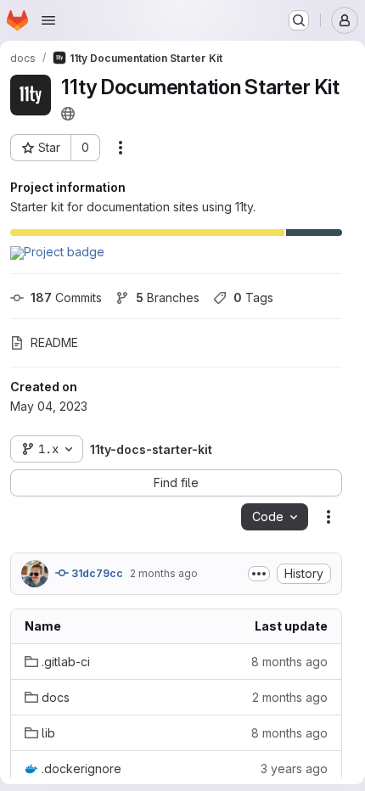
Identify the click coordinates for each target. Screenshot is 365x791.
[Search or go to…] (299, 20)
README (54, 342)
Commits (66, 297)
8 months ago (289, 661)
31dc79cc (96, 573)
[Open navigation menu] (48, 20)
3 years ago (294, 768)
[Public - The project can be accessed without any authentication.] (68, 114)
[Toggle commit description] (259, 573)
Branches (167, 297)
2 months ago (164, 573)
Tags (253, 297)
